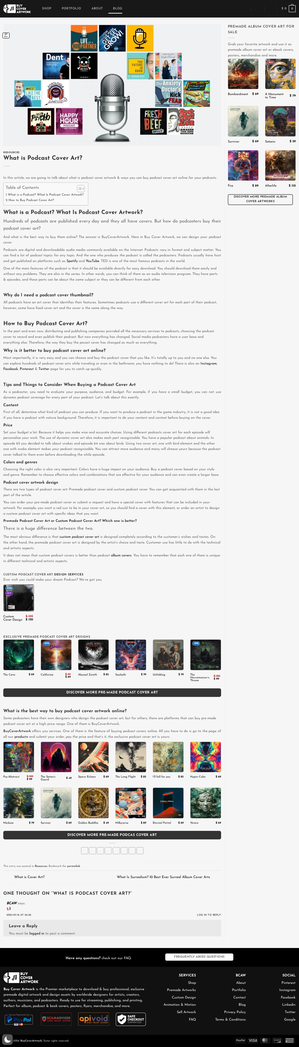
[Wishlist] (270, 9)
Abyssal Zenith (87, 674)
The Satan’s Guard (48, 778)
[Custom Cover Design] (19, 598)
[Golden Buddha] (93, 803)
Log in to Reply (209, 915)
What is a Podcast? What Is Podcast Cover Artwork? (46, 194)
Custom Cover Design (12, 618)
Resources (11, 152)
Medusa (8, 822)
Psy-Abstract (11, 776)
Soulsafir (120, 674)
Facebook (10, 369)
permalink (73, 866)
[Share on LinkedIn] (124, 850)
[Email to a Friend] (108, 850)
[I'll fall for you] (168, 757)
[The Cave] (19, 655)
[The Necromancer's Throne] (205, 655)
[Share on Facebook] (84, 850)
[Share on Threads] (100, 850)
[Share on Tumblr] (132, 850)
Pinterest (27, 369)
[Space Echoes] (93, 757)
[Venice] (205, 803)
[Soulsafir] (131, 655)
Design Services (68, 574)
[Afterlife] (280, 165)
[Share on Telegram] (140, 850)
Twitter (44, 369)
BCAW (12, 903)
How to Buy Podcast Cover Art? (31, 200)
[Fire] (243, 165)
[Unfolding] (168, 655)
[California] (56, 655)
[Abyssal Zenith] (93, 655)
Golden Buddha (88, 822)
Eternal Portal (162, 822)
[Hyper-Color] (205, 757)
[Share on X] (92, 850)
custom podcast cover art (79, 537)
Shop (46, 8)
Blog (117, 8)
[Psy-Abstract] (19, 757)
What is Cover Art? (28, 877)
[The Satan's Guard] (56, 757)
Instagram (209, 363)
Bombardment (238, 94)
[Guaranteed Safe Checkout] (131, 1019)
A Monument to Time (274, 96)
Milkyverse (121, 822)
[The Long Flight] (131, 757)
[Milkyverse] (131, 803)
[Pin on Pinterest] (116, 850)
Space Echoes (87, 776)
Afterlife (270, 186)
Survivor (46, 822)
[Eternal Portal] (168, 803)
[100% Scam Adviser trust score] (56, 1019)
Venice (194, 822)
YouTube (92, 261)
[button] (244, 8)
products (21, 737)
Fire (230, 186)
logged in (36, 933)
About (97, 8)
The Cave (9, 674)
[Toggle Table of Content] (79, 188)
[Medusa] (19, 803)
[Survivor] (56, 803)
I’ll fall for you (161, 776)
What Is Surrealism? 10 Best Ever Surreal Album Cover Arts (164, 877)
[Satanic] (280, 121)
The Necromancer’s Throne (199, 677)
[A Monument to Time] (280, 74)
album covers (121, 555)
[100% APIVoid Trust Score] (93, 1019)
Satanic (270, 141)
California (47, 674)
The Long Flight (125, 776)
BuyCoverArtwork (17, 731)
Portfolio (71, 8)
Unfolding (159, 674)
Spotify (72, 261)
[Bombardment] (243, 74)
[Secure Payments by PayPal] (19, 1019)
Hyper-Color (198, 776)
